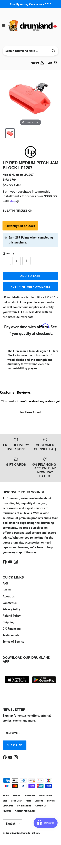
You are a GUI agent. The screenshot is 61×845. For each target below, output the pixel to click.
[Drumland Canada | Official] (32, 25)
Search (7, 590)
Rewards (7, 810)
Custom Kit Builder (25, 810)
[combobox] (26, 50)
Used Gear (16, 800)
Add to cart (30, 276)
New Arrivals (45, 795)
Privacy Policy (12, 609)
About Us (9, 596)
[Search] (53, 50)
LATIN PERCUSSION (19, 211)
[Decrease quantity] (7, 261)
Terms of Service (13, 641)
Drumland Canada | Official (25, 832)
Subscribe (14, 745)
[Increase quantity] (26, 261)
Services (51, 800)
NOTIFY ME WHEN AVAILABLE (30, 286)
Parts (28, 800)
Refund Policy (12, 616)
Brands (16, 795)
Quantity (8, 253)
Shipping (9, 622)
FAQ (5, 583)
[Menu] (3, 25)
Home (6, 795)
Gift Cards (8, 805)
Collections (29, 795)
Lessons (39, 800)
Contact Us (10, 603)
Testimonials (11, 635)
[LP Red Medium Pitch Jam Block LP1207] (10, 133)
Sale (5, 800)
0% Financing (12, 629)
